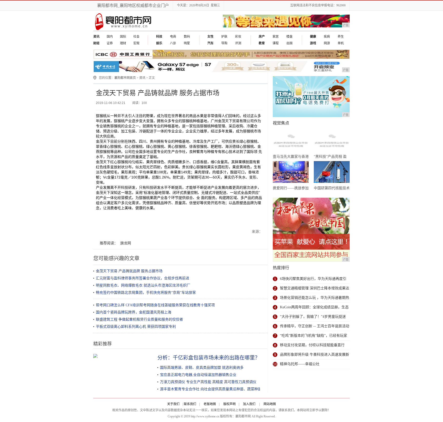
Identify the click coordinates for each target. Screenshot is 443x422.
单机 (341, 43)
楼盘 (289, 36)
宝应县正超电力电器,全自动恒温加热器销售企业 (198, 375)
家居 (276, 36)
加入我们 (249, 404)
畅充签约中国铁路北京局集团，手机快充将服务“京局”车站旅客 (146, 292)
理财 (123, 43)
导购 (224, 43)
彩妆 (238, 36)
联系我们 (190, 404)
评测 (238, 43)
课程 (276, 43)
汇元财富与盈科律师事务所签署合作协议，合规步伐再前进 (142, 278)
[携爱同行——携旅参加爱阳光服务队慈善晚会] (291, 173)
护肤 (224, 36)
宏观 (136, 43)
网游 (327, 43)
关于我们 (173, 404)
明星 (187, 43)
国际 (123, 36)
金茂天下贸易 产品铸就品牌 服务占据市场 (129, 271)
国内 (110, 36)
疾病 (327, 36)
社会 (136, 36)
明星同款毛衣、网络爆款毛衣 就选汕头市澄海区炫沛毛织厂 (143, 285)
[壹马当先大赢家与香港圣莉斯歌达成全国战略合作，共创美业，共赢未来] (291, 141)
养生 (341, 36)
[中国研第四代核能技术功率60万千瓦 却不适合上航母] (332, 173)
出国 (289, 43)
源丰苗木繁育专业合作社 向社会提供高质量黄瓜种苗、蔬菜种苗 (210, 389)
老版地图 (210, 404)
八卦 (173, 43)
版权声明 (229, 404)
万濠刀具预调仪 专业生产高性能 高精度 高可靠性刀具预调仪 (208, 382)
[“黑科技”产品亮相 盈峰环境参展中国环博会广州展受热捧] (332, 141)
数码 (187, 36)
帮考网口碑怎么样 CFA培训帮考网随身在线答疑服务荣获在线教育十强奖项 (155, 305)
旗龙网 (125, 243)
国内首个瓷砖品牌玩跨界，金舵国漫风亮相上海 (133, 312)
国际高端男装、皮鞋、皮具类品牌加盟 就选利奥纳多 (202, 368)
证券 (110, 43)
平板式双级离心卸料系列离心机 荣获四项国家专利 (136, 327)
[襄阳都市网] (123, 29)
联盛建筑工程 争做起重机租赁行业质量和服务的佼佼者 (139, 319)
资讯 (142, 78)
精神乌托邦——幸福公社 (299, 364)
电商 (173, 36)
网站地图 (270, 404)
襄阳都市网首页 (125, 78)
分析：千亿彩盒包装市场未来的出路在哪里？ (208, 358)
